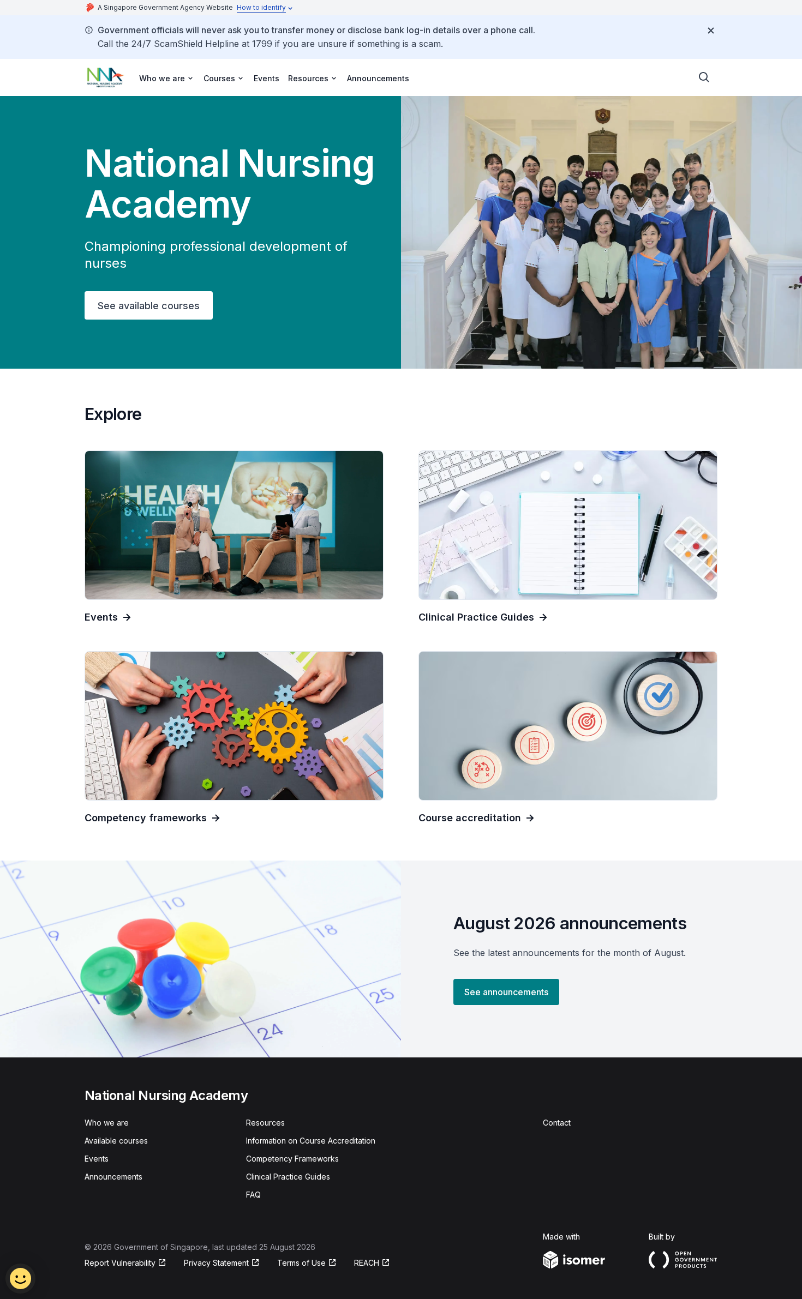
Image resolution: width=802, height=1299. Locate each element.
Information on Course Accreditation (310, 1140)
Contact (557, 1122)
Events (266, 78)
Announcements (378, 78)
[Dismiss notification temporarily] (711, 30)
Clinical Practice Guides (288, 1176)
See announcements (506, 992)
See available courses (149, 305)
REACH (366, 1262)
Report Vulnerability (120, 1262)
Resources (265, 1122)
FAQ (253, 1194)
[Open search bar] (704, 77)
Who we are (107, 1122)
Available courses (116, 1140)
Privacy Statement (216, 1262)
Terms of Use (301, 1262)
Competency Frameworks (292, 1158)
